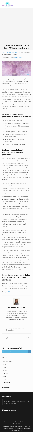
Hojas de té (5, 373)
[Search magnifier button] (29, 351)
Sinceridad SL (16, 424)
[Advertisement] (16, 26)
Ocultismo (5, 379)
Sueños (4, 364)
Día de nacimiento (7, 361)
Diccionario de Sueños (11, 52)
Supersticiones (6, 382)
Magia (4, 376)
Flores (4, 367)
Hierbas (4, 370)
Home (3, 52)
